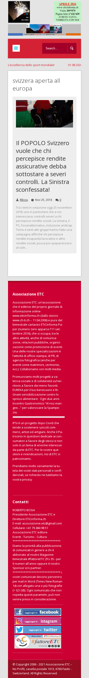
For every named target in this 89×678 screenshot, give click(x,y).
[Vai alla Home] (47, 33)
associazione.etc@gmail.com (42, 523)
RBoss (24, 200)
